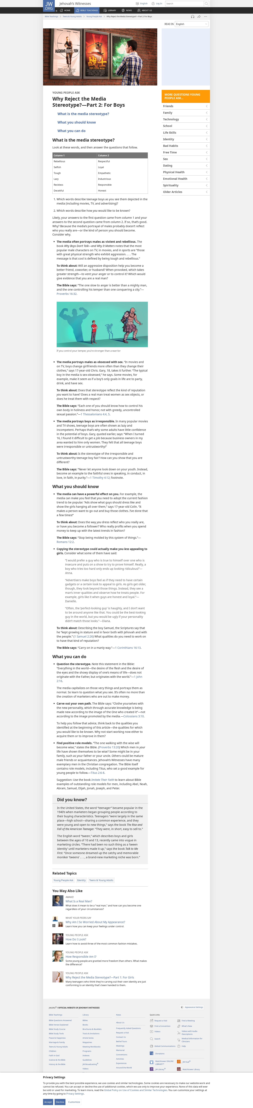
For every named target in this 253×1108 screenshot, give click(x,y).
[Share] (199, 16)
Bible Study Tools (56, 1033)
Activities (120, 1058)
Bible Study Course (57, 1029)
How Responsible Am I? (81, 957)
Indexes (86, 1055)
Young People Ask (94, 16)
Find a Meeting (186, 1021)
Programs (87, 1051)
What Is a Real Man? (79, 901)
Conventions (121, 1054)
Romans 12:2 (65, 542)
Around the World (124, 1067)
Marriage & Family (57, 1042)
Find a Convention (160, 1026)
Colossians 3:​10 (133, 716)
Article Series (88, 1038)
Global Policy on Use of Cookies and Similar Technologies (135, 1090)
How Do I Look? (76, 939)
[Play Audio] (192, 16)
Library (86, 1014)
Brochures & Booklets (92, 1029)
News (118, 1014)
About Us (120, 1022)
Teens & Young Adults (72, 16)
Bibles (85, 1020)
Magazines (87, 1042)
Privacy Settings (75, 1093)
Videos (85, 1068)
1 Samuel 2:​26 (83, 636)
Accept (48, 1102)
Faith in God (54, 1055)
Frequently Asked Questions (128, 1028)
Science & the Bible (57, 1060)
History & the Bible (57, 1064)
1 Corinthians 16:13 (128, 648)
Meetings (120, 1045)
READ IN (169, 24)
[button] (86, 10)
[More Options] (205, 16)
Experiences (121, 1063)
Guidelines (87, 1060)
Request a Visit (122, 1032)
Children (52, 1051)
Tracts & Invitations (91, 1033)
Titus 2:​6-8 (97, 773)
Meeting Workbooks (91, 1046)
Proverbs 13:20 (109, 747)
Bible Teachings (51, 16)
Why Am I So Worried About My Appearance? (95, 922)
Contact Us (121, 1037)
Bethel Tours (121, 1041)
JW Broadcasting (90, 1064)
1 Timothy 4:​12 (100, 478)
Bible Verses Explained (58, 1024)
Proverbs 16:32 (67, 294)
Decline (60, 1102)
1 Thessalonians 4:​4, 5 (95, 414)
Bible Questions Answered (60, 1020)
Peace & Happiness (57, 1038)
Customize (74, 1102)
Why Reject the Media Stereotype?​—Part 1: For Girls (100, 977)
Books (85, 1024)
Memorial (120, 1050)
